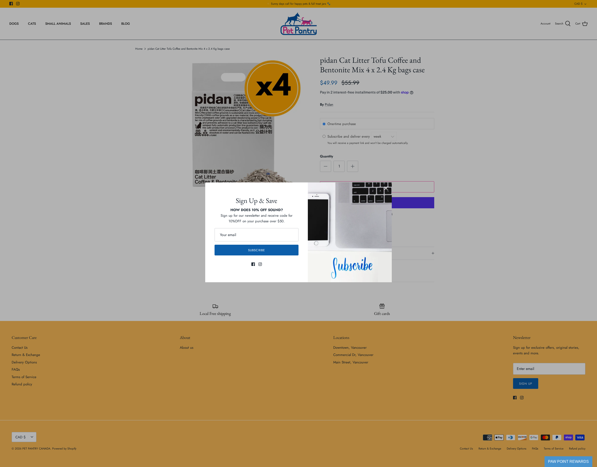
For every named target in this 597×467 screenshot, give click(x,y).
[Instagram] (260, 264)
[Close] (386, 188)
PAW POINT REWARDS (568, 462)
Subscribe (256, 250)
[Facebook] (253, 264)
